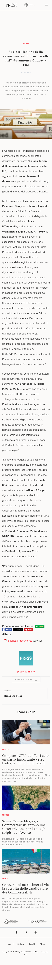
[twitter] (26, 932)
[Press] (11, 5)
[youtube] (35, 932)
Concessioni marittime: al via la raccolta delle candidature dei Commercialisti (25, 888)
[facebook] (16, 932)
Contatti (32, 944)
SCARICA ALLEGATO (23, 679)
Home (9, 944)
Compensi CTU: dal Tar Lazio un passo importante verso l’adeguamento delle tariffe (25, 759)
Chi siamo (20, 944)
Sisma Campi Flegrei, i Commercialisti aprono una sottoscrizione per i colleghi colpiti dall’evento (24, 826)
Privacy (42, 944)
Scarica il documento (20, 640)
